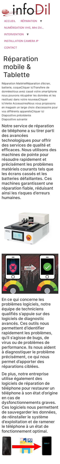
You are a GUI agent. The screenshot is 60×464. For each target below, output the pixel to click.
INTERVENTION (14, 34)
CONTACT (10, 47)
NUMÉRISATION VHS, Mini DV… (24, 27)
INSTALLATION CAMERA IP (21, 41)
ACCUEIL (10, 21)
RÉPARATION (29, 21)
